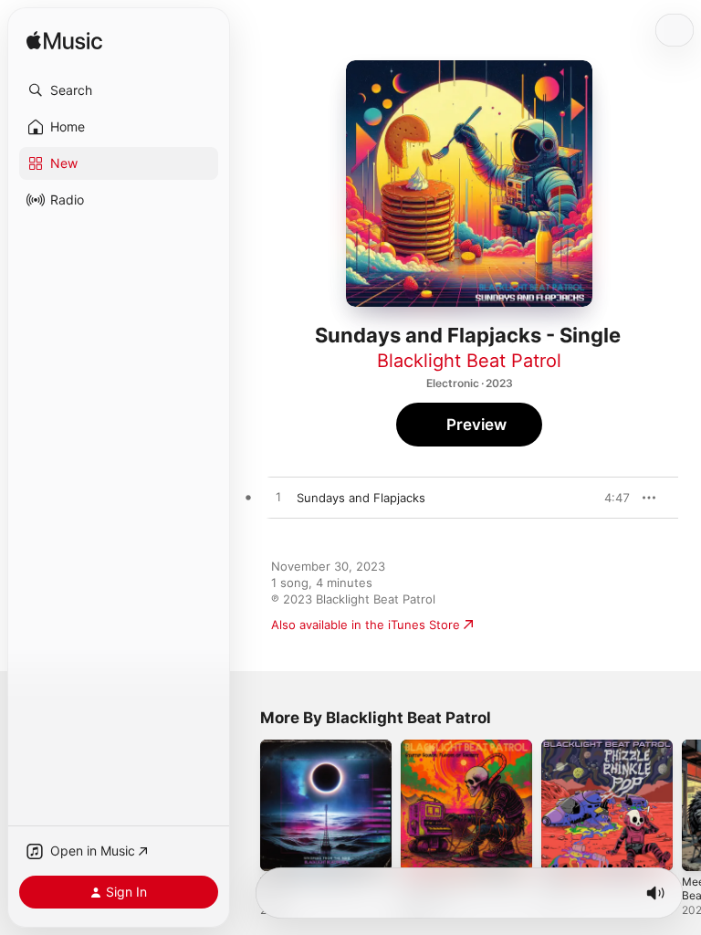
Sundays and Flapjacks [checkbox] (361, 497)
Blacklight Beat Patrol (469, 361)
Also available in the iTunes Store (365, 624)
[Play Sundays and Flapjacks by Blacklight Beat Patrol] (278, 497)
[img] (64, 41)
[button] (118, 90)
